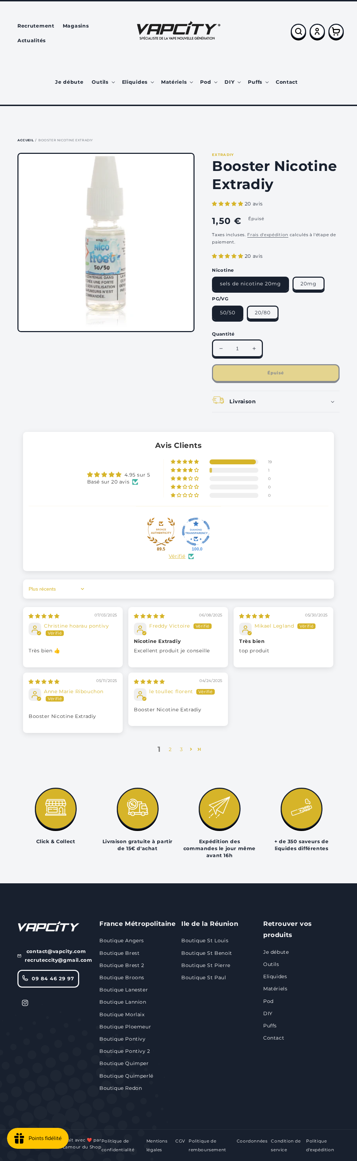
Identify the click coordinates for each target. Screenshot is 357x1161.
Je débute (276, 952)
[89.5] (161, 532)
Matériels (275, 989)
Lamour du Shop (82, 1146)
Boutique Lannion (122, 1002)
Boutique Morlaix (122, 1014)
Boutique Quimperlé (126, 1076)
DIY (268, 1013)
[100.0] (196, 532)
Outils (271, 964)
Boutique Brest (119, 953)
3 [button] (181, 749)
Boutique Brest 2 (121, 965)
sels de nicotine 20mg (250, 283)
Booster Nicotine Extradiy (65, 140)
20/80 (263, 312)
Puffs (270, 1026)
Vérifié (177, 556)
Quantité (223, 334)
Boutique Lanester (123, 990)
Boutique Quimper (124, 1063)
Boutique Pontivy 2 (124, 1051)
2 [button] (170, 749)
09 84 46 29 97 (53, 978)
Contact (273, 1038)
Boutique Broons (121, 977)
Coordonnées (252, 1141)
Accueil (25, 140)
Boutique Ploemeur (125, 1027)
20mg (309, 283)
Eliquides (275, 976)
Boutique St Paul (203, 977)
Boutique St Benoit (206, 953)
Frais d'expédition (267, 234)
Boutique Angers (121, 940)
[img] (44, 616)
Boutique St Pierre (205, 965)
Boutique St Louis (204, 940)
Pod (268, 1001)
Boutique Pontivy (122, 1039)
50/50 (227, 312)
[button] (102, 82)
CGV (180, 1141)
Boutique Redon (120, 1088)
